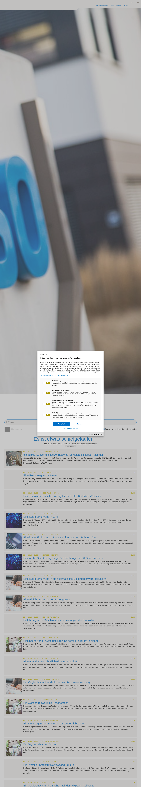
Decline (79, 424)
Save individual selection (70, 428)
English (42, 354)
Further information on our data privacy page (55, 375)
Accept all (61, 424)
